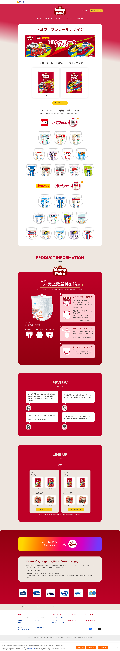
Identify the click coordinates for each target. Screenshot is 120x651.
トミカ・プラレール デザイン (58, 618)
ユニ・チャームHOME (32, 637)
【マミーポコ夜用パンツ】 (41, 618)
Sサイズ (20, 620)
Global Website (90, 620)
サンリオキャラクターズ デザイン (59, 622)
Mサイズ (20, 622)
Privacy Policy (31, 648)
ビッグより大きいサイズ (23, 629)
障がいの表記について (87, 637)
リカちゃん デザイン (56, 620)
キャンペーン (72, 620)
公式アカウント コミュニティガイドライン (73, 637)
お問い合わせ (41, 637)
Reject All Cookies (91, 647)
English (84, 10)
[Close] (117, 647)
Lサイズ (20, 625)
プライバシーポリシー (60, 637)
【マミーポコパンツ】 (23, 618)
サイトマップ (89, 615)
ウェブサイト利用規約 (49, 637)
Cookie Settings (80, 647)
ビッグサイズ (21, 627)
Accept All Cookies (102, 647)
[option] (25, 593)
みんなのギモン (73, 615)
